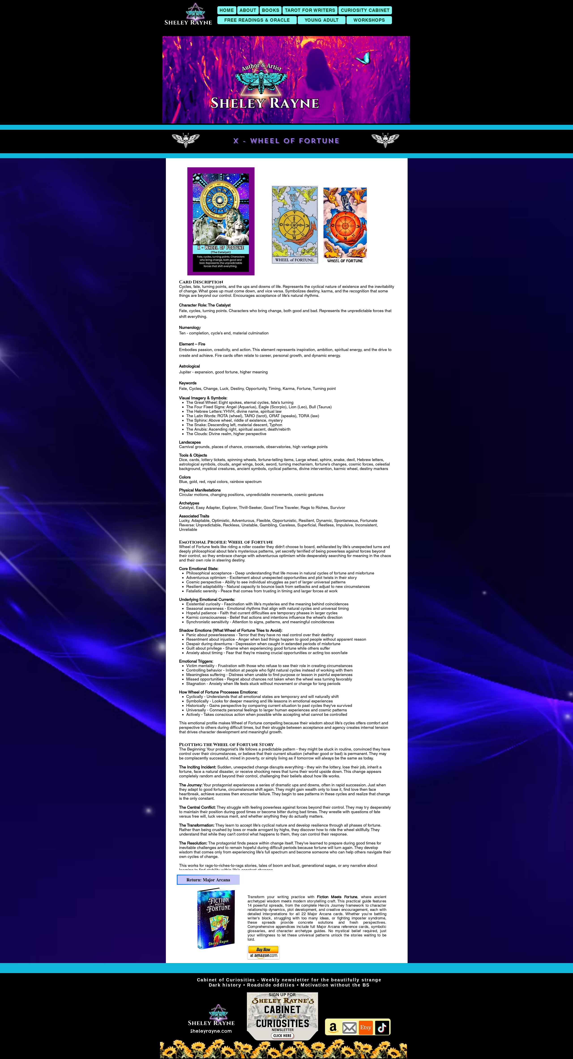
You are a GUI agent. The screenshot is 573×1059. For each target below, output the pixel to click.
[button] (270, 10)
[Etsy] (366, 1028)
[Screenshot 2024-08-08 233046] (349, 1028)
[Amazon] (333, 1028)
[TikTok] (382, 1028)
